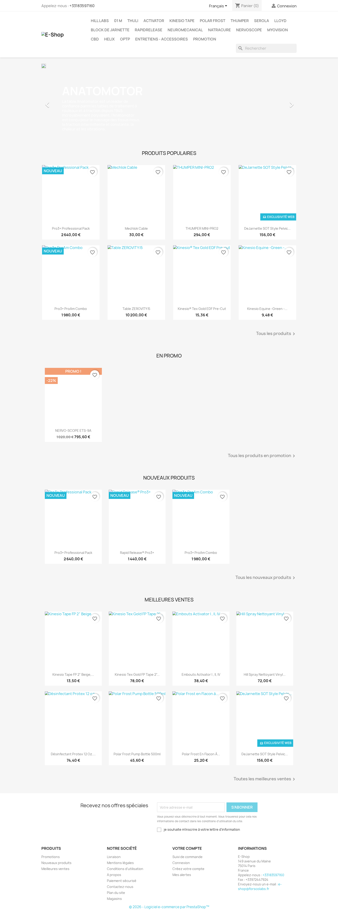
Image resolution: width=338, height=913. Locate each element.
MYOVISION (277, 29)
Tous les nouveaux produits (266, 578)
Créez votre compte (188, 869)
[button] (60, 102)
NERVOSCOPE (249, 29)
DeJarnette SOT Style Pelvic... (267, 228)
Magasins (114, 898)
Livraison (114, 857)
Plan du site (116, 892)
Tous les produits (276, 334)
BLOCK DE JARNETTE (110, 29)
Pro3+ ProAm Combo (70, 308)
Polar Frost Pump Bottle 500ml (137, 754)
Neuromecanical (185, 29)
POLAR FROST (212, 20)
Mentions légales (120, 863)
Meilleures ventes (55, 869)
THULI (132, 20)
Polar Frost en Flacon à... (201, 754)
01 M (118, 20)
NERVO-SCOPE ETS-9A (73, 430)
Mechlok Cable (136, 228)
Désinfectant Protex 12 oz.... (73, 754)
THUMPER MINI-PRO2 (202, 228)
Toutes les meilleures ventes (265, 779)
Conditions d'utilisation (125, 869)
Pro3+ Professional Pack (71, 228)
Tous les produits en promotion (262, 456)
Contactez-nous (120, 886)
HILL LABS (100, 20)
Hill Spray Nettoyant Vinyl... (265, 674)
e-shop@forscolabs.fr (260, 886)
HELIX (109, 39)
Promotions (50, 857)
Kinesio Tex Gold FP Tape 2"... (137, 674)
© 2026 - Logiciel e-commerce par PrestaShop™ (169, 906)
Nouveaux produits (56, 863)
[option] (169, 102)
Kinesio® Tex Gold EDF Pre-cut (202, 308)
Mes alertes (181, 875)
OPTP (125, 39)
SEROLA (261, 20)
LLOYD (280, 20)
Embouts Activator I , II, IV (201, 674)
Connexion (181, 863)
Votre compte (187, 848)
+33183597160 (82, 5)
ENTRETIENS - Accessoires (161, 39)
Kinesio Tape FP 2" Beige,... (73, 674)
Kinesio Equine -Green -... (267, 308)
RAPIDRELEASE (148, 29)
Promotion (204, 39)
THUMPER (240, 20)
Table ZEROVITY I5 (136, 308)
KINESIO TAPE (182, 20)
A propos (114, 875)
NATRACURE (219, 29)
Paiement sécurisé (121, 881)
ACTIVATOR (153, 20)
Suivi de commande (187, 857)
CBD (95, 39)
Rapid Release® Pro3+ (137, 552)
